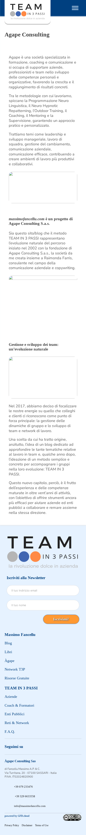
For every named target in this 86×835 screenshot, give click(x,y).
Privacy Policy (12, 825)
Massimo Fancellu (20, 634)
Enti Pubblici (14, 714)
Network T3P (15, 669)
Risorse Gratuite (17, 678)
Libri (8, 652)
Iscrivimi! (61, 619)
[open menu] (75, 8)
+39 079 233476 (23, 786)
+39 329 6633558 (25, 796)
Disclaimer (27, 825)
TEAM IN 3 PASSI (21, 688)
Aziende (11, 696)
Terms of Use (41, 825)
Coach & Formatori (19, 705)
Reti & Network (17, 723)
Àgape (9, 661)
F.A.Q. (10, 731)
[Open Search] (59, 8)
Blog (8, 643)
